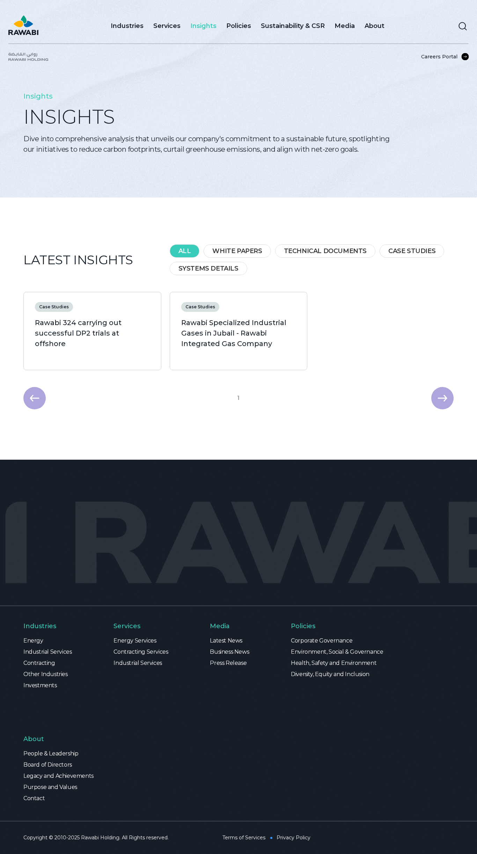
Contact (34, 798)
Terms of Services (243, 837)
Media (345, 26)
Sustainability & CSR (293, 26)
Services (167, 26)
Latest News (226, 640)
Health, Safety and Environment (333, 663)
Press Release (228, 663)
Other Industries (45, 674)
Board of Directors (47, 764)
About (374, 26)
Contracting (39, 663)
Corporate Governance (321, 640)
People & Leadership (50, 753)
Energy (33, 640)
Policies (238, 26)
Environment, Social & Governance (337, 651)
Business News (229, 651)
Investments (40, 685)
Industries (127, 26)
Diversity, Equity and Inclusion (330, 674)
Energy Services (134, 640)
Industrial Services (47, 651)
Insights (203, 26)
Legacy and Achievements (58, 776)
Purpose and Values (50, 787)
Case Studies (54, 306)
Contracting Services (140, 651)
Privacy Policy (293, 837)
